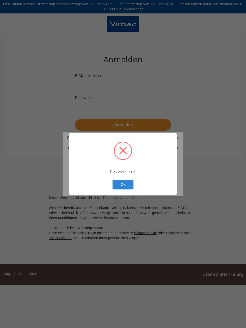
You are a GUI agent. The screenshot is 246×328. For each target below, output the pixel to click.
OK (123, 184)
